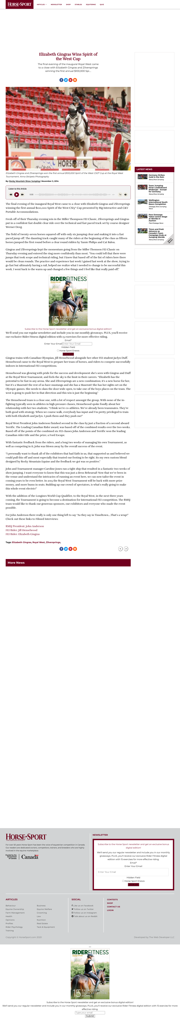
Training (10, 931)
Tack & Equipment (46, 927)
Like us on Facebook (83, 906)
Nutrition (41, 920)
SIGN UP (68, 354)
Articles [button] (41, 4)
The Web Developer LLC (161, 937)
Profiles (9, 923)
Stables (78, 4)
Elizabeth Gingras (21, 542)
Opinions (10, 920)
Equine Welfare (44, 909)
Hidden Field (68, 347)
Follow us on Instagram (85, 913)
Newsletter (56, 4)
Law (39, 916)
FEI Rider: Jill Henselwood (21, 530)
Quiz (102, 4)
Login (110, 910)
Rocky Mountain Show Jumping (24, 181)
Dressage (152, 207)
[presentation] (120, 548)
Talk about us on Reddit (85, 916)
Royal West (38, 542)
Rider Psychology (14, 927)
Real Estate (42, 923)
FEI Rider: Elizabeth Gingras (23, 534)
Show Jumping (158, 180)
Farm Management (15, 913)
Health (9, 916)
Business (41, 906)
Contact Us (113, 907)
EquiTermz (91, 4)
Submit (90, 1016)
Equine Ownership (15, 909)
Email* (68, 340)
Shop (68, 4)
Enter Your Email (53, 344)
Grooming (42, 913)
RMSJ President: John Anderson (25, 526)
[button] (90, 946)
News (151, 180)
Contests (112, 900)
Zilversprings (53, 542)
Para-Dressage (154, 223)
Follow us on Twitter (83, 909)
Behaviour (11, 906)
